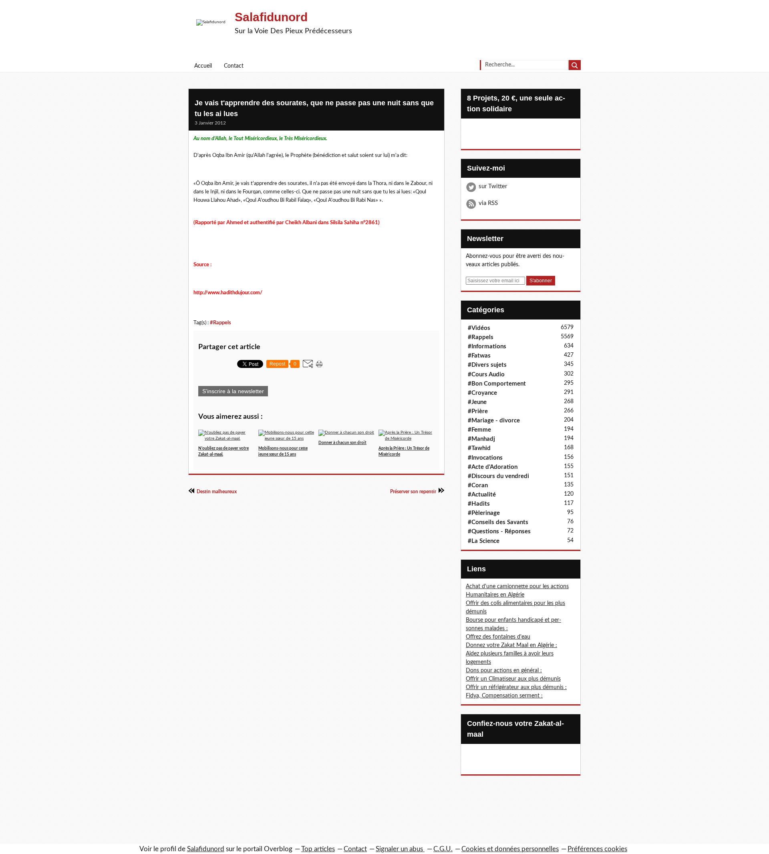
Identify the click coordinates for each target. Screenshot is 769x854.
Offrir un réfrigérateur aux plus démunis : (516, 687)
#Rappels (220, 322)
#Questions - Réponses (499, 531)
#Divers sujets (487, 365)
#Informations (487, 347)
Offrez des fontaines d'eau (498, 637)
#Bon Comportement (497, 384)
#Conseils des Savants (498, 522)
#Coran (478, 485)
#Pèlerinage (484, 513)
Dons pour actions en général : (504, 670)
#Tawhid (479, 448)
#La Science (483, 541)
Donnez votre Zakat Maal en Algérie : (511, 645)
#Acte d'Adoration (492, 467)
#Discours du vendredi (498, 476)
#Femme (479, 430)
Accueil (203, 66)
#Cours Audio (486, 375)
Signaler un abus (400, 849)
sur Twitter (493, 186)
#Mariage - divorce (494, 421)
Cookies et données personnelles (510, 849)
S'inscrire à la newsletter (233, 391)
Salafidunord (271, 17)
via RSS (488, 203)
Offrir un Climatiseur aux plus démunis (513, 679)
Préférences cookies (597, 849)
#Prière (478, 411)
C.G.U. (443, 849)
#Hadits (479, 504)
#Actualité (482, 495)
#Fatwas (479, 356)
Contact (234, 66)
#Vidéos (479, 328)
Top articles (318, 849)
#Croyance (482, 393)
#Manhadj (481, 439)
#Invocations (485, 458)
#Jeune (477, 402)
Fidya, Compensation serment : (504, 696)
